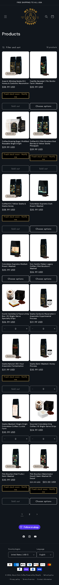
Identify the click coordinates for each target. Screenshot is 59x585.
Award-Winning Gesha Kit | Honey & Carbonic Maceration (15, 82)
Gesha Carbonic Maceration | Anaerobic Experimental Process (43, 316)
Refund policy (49, 575)
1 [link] (22, 514)
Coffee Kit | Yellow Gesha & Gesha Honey (14, 205)
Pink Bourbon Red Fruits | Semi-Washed (13, 475)
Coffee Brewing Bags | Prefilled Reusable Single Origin (15, 142)
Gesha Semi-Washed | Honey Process (42, 365)
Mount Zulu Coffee (19, 575)
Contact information (44, 579)
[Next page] (37, 514)
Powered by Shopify (33, 575)
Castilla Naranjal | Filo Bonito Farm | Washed (42, 82)
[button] (5, 17)
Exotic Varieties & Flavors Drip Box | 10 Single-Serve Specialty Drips (15, 316)
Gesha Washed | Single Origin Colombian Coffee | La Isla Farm (14, 426)
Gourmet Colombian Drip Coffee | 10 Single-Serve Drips (43, 425)
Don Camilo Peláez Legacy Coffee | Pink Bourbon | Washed (41, 266)
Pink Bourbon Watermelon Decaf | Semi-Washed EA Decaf (41, 476)
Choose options (43, 106)
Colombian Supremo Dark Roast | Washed (41, 205)
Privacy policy (15, 579)
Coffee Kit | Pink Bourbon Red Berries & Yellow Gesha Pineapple (43, 143)
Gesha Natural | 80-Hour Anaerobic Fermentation (13, 365)
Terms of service (29, 579)
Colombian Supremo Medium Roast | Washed (14, 265)
